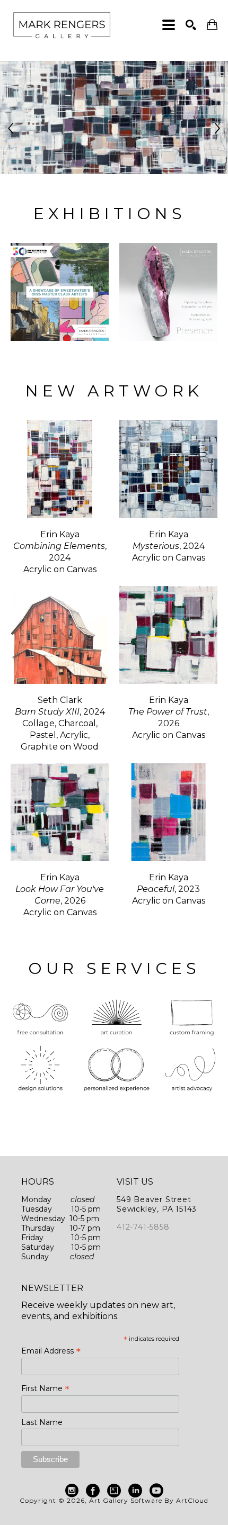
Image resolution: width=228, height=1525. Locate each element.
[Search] (191, 25)
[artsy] (114, 1490)
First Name (45, 1388)
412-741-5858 (143, 1227)
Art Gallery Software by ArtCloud (148, 1500)
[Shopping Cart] (212, 25)
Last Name (42, 1422)
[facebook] (93, 1490)
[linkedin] (135, 1490)
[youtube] (156, 1490)
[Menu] (168, 25)
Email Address (51, 1351)
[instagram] (71, 1490)
